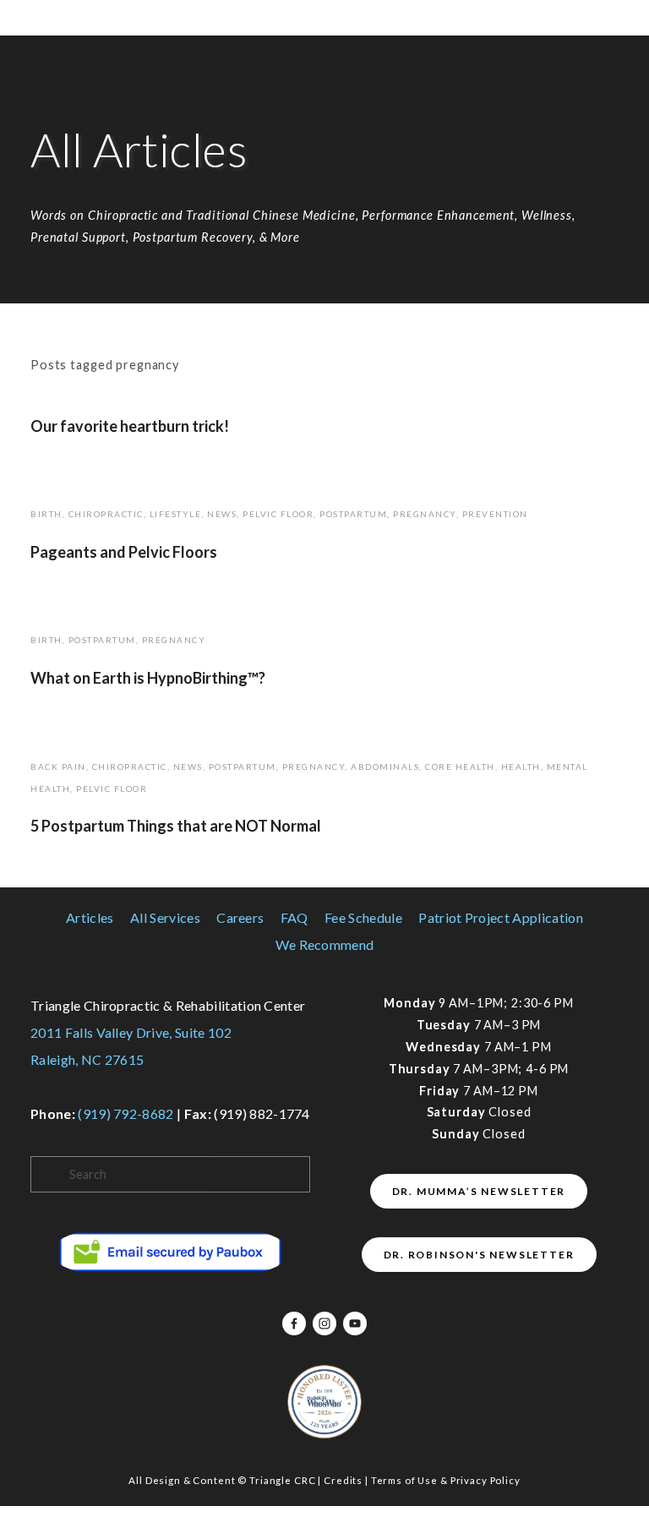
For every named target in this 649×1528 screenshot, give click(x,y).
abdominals (385, 766)
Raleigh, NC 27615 (87, 1059)
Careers (240, 917)
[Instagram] (324, 1323)
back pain (58, 766)
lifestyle (176, 514)
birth (46, 514)
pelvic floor (278, 514)
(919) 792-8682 (125, 1113)
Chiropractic (106, 514)
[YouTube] (355, 1323)
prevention (495, 514)
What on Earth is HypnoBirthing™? (147, 677)
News (222, 514)
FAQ (294, 917)
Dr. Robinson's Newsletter (479, 1254)
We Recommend (324, 944)
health (521, 766)
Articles (90, 917)
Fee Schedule (363, 917)
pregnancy (424, 514)
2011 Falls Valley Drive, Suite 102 (131, 1032)
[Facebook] (294, 1323)
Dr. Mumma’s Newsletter (479, 1191)
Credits (343, 1480)
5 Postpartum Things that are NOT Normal (175, 825)
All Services (165, 917)
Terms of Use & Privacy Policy (446, 1480)
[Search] (37, 18)
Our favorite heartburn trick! (129, 426)
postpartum (353, 514)
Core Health (460, 766)
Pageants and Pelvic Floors (123, 552)
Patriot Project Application (500, 917)
